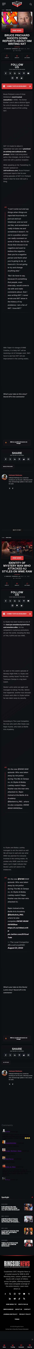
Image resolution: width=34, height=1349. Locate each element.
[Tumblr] (29, 1294)
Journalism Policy (10, 1314)
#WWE (20, 921)
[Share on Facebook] (6, 459)
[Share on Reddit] (24, 459)
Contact (27, 1309)
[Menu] (4, 4)
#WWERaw (12, 924)
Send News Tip (11, 1304)
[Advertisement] (17, 331)
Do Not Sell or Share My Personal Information (17, 1329)
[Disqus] (17, 1154)
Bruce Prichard (8, 466)
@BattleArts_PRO (15, 915)
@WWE (21, 879)
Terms (17, 1319)
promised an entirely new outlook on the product (16, 151)
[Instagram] (12, 78)
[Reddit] (21, 78)
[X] (10, 73)
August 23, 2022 (15, 948)
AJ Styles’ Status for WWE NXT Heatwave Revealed (10, 1232)
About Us (18, 1309)
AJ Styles (6, 1062)
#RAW (25, 921)
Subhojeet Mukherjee (12, 48)
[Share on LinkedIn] (15, 459)
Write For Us (23, 1304)
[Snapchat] (17, 78)
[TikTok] (19, 1298)
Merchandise (8, 1309)
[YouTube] (28, 73)
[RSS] (24, 1298)
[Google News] (15, 73)
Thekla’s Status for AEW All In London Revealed (9, 1244)
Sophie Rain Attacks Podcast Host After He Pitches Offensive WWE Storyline (9, 1220)
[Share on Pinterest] (19, 459)
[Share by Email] (28, 459)
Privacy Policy (25, 1314)
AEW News (4, 1204)
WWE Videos (5, 1216)
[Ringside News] (17, 4)
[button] (31, 4)
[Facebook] (6, 73)
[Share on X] (10, 459)
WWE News (17, 30)
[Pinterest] (24, 73)
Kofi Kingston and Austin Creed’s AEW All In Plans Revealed (10, 1208)
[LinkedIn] (19, 73)
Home (3, 537)
